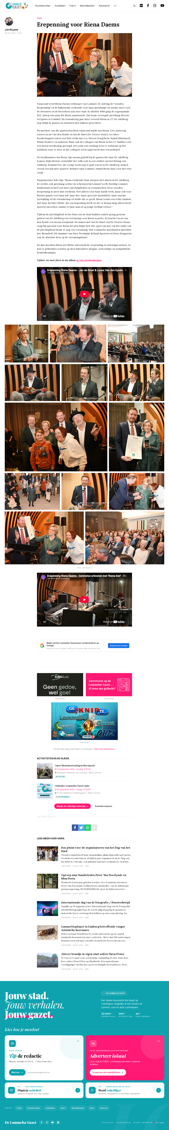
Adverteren (104, 5)
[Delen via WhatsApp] (87, 827)
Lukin (162, 1122)
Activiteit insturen (103, 806)
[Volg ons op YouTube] (162, 6)
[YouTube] (52, 1122)
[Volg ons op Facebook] (148, 6)
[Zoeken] (134, 6)
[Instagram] (47, 1122)
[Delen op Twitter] (81, 827)
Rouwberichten (42, 5)
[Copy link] (94, 827)
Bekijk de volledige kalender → (72, 806)
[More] (115, 6)
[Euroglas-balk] (60, 684)
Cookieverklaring (124, 1122)
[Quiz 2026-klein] (84, 721)
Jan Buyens (11, 29)
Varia (39, 18)
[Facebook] (41, 1122)
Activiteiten (60, 5)
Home (19, 1108)
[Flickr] (58, 1122)
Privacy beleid (107, 1122)
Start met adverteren (104, 749)
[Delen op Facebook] (75, 827)
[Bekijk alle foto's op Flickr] (141, 6)
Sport (92, 1108)
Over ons (103, 1108)
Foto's (73, 5)
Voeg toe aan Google (118, 645)
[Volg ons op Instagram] (154, 6)
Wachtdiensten (87, 5)
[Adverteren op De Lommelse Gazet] (109, 684)
